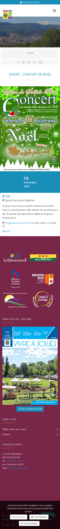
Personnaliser (18, 516)
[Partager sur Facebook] (18, 62)
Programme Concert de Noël (19, 222)
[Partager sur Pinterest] (29, 62)
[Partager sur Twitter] (23, 62)
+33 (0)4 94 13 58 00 (30, 2)
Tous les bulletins (30, 408)
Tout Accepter (30, 523)
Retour (6, 231)
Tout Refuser (40, 516)
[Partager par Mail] (40, 62)
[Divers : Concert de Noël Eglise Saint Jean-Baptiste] (30, 128)
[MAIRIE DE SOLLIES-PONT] (7, 9)
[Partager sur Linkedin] (34, 62)
